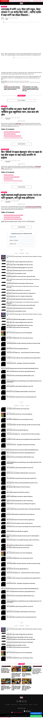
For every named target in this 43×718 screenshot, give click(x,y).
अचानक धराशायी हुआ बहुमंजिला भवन (10, 133)
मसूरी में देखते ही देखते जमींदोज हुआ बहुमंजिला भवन (12, 131)
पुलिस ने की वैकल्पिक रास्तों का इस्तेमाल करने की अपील (13, 218)
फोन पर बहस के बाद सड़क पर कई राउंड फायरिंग (11, 176)
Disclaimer (7, 704)
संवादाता (7, 19)
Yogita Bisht (8, 118)
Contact (31, 704)
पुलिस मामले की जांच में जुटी (8, 178)
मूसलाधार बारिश (18, 123)
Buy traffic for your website (5, 717)
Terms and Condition (23, 704)
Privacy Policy (14, 704)
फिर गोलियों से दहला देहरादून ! (9, 174)
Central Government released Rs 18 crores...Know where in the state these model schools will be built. (21, 82)
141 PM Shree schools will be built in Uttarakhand (19, 81)
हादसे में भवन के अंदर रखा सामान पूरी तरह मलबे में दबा (12, 135)
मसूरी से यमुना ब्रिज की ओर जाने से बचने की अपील (12, 216)
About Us (36, 704)
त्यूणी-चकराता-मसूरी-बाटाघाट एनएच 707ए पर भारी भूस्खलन (13, 215)
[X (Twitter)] (20, 701)
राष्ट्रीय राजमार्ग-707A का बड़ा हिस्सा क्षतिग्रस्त (33, 206)
